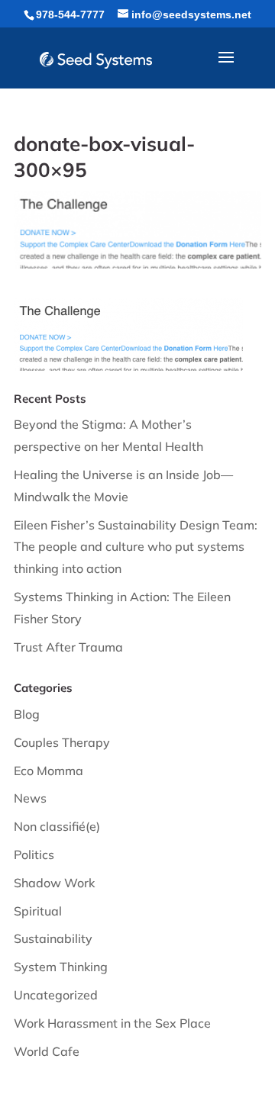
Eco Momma (48, 770)
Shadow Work (54, 882)
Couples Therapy (62, 742)
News (30, 798)
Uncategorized (56, 994)
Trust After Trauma (68, 647)
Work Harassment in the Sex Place (112, 1023)
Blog (27, 714)
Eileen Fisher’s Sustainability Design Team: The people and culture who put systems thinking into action (135, 547)
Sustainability (53, 938)
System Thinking (61, 966)
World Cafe (46, 1051)
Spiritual (38, 911)
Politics (34, 854)
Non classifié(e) (57, 826)
